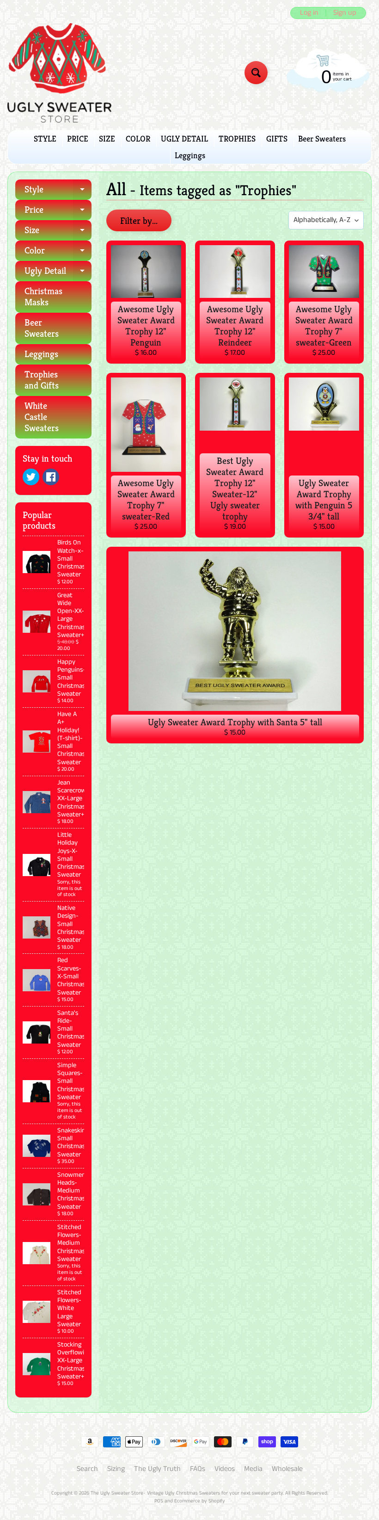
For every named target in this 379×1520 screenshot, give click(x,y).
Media (253, 1469)
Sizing (116, 1469)
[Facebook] (51, 477)
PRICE (77, 138)
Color (58, 253)
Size (58, 232)
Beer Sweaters (322, 138)
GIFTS (276, 138)
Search (87, 1469)
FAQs (197, 1469)
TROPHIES (237, 138)
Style (58, 192)
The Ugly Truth (157, 1469)
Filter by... (139, 221)
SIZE (107, 138)
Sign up (344, 13)
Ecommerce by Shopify (199, 1501)
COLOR (138, 138)
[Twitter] (31, 477)
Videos (224, 1469)
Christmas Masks (43, 296)
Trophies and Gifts (41, 380)
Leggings (190, 155)
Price (58, 212)
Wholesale (287, 1469)
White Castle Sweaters (41, 417)
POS (158, 1501)
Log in (309, 13)
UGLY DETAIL (184, 138)
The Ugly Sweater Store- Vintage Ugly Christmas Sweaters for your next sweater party (187, 1493)
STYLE (45, 138)
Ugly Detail (58, 273)
